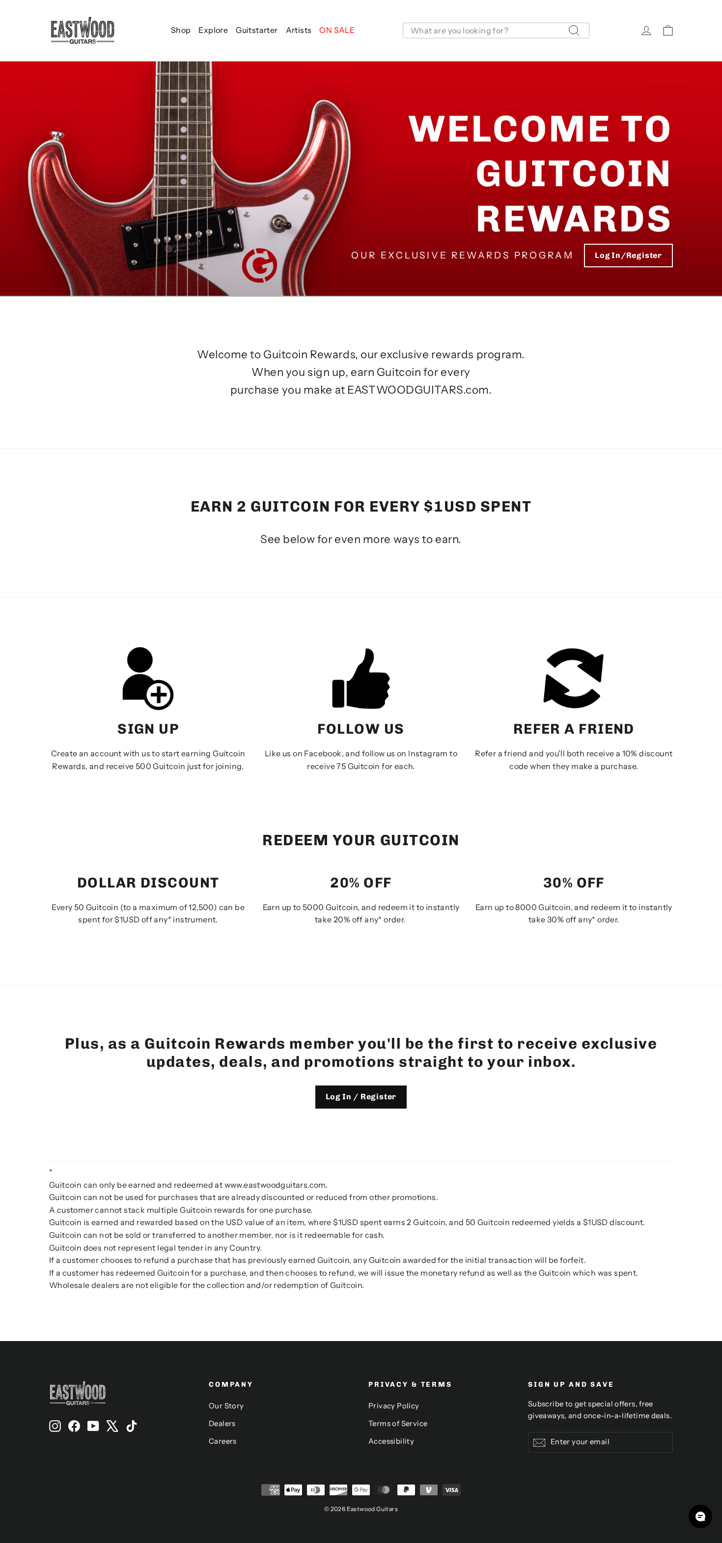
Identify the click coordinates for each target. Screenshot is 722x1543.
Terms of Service (397, 1423)
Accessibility (391, 1441)
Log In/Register (628, 255)
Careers (223, 1441)
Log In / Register (361, 1096)
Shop (181, 30)
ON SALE (337, 30)
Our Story (226, 1405)
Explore (213, 30)
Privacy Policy (393, 1405)
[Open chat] (700, 1516)
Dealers (222, 1423)
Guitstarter (257, 30)
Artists (299, 30)
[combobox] (496, 30)
